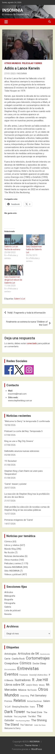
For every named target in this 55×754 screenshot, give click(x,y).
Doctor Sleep (39, 663)
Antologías (10, 653)
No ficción (9, 552)
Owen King (24, 696)
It (33, 679)
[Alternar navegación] (6, 21)
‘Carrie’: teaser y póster (15, 484)
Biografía (8, 599)
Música (22, 689)
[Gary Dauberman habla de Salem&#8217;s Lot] (35, 239)
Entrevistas (28, 668)
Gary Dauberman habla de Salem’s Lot (34, 249)
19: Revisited (10, 461)
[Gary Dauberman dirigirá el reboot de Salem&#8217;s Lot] (13, 270)
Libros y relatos (11, 545)
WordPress (36, 749)
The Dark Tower (23, 709)
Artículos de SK (28, 653)
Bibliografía (9, 596)
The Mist (32, 716)
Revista (7, 614)
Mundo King (10, 549)
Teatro (32, 707)
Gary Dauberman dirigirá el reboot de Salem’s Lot (13, 280)
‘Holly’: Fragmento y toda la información (26, 312)
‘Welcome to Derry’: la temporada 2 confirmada (27, 421)
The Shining (39, 720)
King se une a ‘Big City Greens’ (18, 441)
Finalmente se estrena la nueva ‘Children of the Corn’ (27, 323)
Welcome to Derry (12, 728)
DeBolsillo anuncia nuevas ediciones (21, 451)
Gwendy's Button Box (38, 675)
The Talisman (26, 725)
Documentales (10, 669)
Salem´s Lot (19, 299)
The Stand (11, 724)
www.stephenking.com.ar (20, 400)
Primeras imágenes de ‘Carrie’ (18, 520)
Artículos (8, 592)
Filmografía (9, 603)
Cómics (8, 541)
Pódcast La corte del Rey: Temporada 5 (23, 431)
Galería (7, 607)
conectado (32, 343)
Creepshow (11, 663)
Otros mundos (12, 63)
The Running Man (23, 721)
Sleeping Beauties (20, 706)
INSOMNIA (12, 10)
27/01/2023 (10, 73)
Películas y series (32, 63)
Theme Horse (31, 745)
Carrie (7, 658)
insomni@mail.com (17, 393)
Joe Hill (42, 680)
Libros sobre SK (14, 684)
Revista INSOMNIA (13, 567)
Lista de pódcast (12, 610)
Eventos (11, 674)
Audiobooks (45, 654)
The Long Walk (20, 716)
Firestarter (24, 675)
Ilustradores (23, 680)
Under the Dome (40, 725)
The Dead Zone (34, 712)
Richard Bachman (34, 701)
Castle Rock (18, 658)
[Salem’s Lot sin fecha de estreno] (13, 239)
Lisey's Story (32, 685)
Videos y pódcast (12, 574)
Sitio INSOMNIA (11, 570)
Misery (42, 685)
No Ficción (32, 690)
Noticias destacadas (14, 556)
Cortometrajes (38, 658)
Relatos (19, 700)
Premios (8, 701)
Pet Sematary (38, 695)
